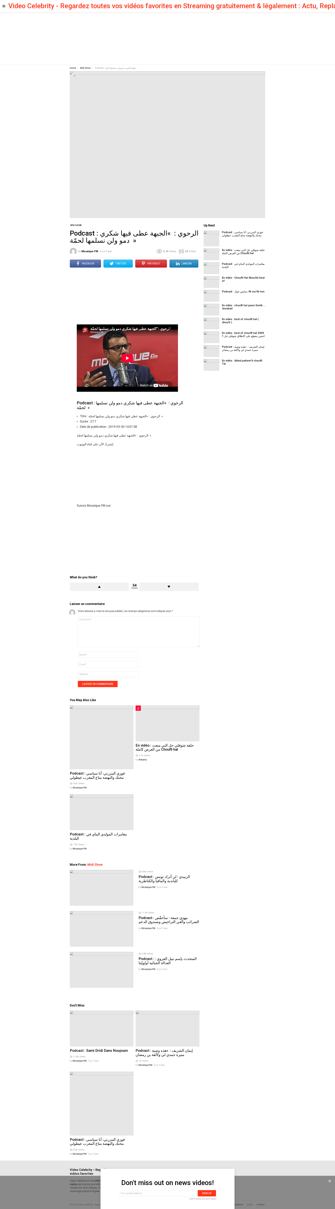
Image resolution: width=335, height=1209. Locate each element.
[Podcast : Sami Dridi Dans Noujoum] (101, 1029)
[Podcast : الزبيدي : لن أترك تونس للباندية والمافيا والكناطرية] (101, 888)
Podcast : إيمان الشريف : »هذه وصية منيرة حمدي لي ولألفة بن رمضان (164, 1052)
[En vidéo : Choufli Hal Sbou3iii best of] (211, 282)
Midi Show (95, 864)
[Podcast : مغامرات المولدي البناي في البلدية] (101, 812)
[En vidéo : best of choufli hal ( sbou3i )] (211, 323)
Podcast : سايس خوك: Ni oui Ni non (243, 291)
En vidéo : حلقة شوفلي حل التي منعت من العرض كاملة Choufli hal (165, 747)
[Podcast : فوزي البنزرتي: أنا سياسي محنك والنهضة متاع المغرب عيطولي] (101, 737)
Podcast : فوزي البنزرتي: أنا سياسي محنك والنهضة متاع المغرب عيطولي (97, 775)
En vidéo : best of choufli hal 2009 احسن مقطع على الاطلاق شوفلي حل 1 (243, 334)
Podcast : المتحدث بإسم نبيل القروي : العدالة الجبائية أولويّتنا (168, 961)
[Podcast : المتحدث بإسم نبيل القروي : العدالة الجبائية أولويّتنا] (101, 970)
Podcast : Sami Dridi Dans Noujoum (99, 1050)
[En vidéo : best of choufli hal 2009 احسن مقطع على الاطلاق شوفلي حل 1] (211, 337)
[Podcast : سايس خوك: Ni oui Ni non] (211, 296)
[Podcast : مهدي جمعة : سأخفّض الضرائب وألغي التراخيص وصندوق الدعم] (101, 929)
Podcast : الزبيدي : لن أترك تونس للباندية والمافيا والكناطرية (164, 879)
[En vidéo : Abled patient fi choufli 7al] (211, 365)
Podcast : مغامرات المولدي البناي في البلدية (98, 836)
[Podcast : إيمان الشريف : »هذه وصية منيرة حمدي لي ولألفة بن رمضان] (167, 1029)
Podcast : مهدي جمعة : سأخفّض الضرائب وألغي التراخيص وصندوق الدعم (169, 920)
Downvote (168, 587)
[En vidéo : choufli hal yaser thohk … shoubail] (211, 309)
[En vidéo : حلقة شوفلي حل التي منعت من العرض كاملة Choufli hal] (167, 723)
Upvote (99, 587)
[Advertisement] (167, 38)
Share (74, 76)
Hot (138, 708)
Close (330, 1181)
